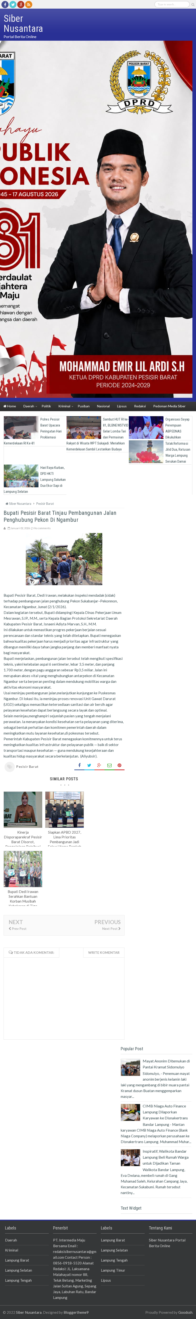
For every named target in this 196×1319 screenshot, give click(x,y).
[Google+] (20, 4)
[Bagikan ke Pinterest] (119, 765)
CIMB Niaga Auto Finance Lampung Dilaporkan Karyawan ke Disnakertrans (165, 1112)
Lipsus (106, 1280)
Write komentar (104, 952)
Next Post (110, 928)
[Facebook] (5, 4)
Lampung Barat (17, 1260)
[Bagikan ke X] (89, 765)
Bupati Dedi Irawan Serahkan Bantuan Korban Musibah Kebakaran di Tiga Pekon (23, 901)
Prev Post (19, 928)
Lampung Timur (113, 1270)
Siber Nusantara (29, 1312)
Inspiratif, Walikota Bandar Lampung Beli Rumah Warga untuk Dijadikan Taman (166, 1157)
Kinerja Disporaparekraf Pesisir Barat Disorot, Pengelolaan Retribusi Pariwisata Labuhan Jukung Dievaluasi (23, 844)
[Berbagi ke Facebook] (79, 765)
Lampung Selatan (18, 1270)
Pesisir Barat (27, 766)
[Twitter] (12, 4)
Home (11, 406)
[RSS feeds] (28, 4)
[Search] (193, 4)
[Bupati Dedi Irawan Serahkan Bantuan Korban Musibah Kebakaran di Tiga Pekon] (23, 885)
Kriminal (11, 1250)
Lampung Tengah (18, 1280)
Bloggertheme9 (76, 1312)
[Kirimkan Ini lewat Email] (109, 765)
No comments (42, 528)
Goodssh (185, 1312)
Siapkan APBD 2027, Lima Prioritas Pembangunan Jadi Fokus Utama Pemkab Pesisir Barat (64, 841)
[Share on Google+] (99, 765)
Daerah (11, 1240)
